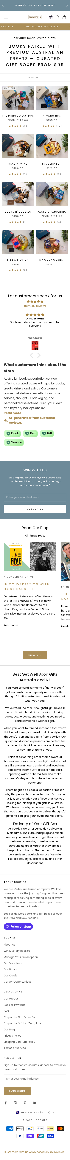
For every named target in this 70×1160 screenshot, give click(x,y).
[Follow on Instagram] (15, 1103)
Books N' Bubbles (18, 211)
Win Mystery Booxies (17, 951)
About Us (9, 944)
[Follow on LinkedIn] (35, 1103)
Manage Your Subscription (21, 957)
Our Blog (9, 1029)
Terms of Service (15, 1048)
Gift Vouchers (13, 963)
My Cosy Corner (52, 259)
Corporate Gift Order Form (21, 1017)
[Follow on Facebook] (5, 1103)
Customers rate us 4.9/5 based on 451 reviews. (34, 1152)
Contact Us (11, 998)
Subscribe (35, 508)
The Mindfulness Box (18, 115)
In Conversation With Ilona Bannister (27, 586)
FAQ (6, 1011)
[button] (32, 355)
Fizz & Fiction (18, 259)
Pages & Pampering (52, 211)
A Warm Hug (52, 115)
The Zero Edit (52, 163)
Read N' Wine (18, 163)
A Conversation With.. (21, 576)
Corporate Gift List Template (22, 1023)
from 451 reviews (35, 306)
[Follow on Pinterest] (25, 1103)
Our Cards (10, 975)
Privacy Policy (12, 1036)
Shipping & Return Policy (19, 1042)
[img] (35, 301)
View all (35, 655)
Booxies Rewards (14, 1005)
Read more (11, 625)
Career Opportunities (17, 982)
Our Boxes (10, 969)
